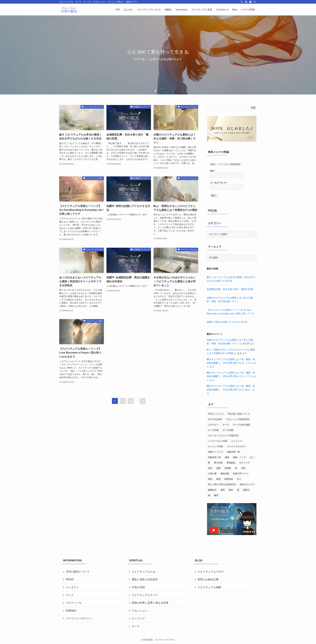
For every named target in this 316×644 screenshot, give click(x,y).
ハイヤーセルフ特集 (217, 441)
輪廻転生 (212, 490)
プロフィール (74, 602)
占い (252, 457)
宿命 (210, 468)
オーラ (226, 424)
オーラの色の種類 (241, 424)
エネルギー (213, 424)
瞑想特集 (228, 479)
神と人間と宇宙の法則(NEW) (222, 484)
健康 (227, 457)
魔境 (216, 495)
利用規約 (71, 610)
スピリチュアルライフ (145, 595)
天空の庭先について (78, 571)
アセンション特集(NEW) (237, 419)
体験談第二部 (214, 457)
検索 (253, 107)
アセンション (139, 610)
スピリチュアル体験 (209, 587)
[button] (152, 91)
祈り (239, 479)
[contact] (250, 2)
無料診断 (225, 473)
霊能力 (246, 490)
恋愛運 (227, 468)
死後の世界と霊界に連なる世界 (150, 602)
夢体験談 (231, 462)
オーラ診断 (228, 430)
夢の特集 (218, 462)
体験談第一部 (233, 452)
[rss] (246, 2)
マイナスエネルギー (236, 446)
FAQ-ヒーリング (216, 414)
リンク (70, 595)
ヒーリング (236, 441)
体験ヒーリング (215, 452)
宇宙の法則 (138, 587)
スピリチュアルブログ (211, 571)
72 (142, 401)
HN (212, 171)
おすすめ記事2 (215, 419)
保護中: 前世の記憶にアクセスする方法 (227, 322)
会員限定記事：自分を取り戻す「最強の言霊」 (231, 289)
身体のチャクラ (247, 484)
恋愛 (218, 468)
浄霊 (243, 468)
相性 (210, 479)
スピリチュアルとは (143, 571)
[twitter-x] (242, 2)
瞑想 (218, 479)
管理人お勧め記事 (208, 579)
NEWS (70, 579)
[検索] (254, 2)
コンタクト (72, 587)
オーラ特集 (213, 430)
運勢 (223, 490)
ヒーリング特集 (215, 446)
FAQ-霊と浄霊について (239, 414)
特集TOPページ (240, 473)
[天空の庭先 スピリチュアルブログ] (69, 9)
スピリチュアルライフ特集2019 (223, 435)
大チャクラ (244, 462)
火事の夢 (212, 473)
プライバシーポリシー (79, 618)
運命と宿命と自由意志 (146, 579)
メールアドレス (219, 182)
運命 (231, 490)
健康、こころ (239, 457)
